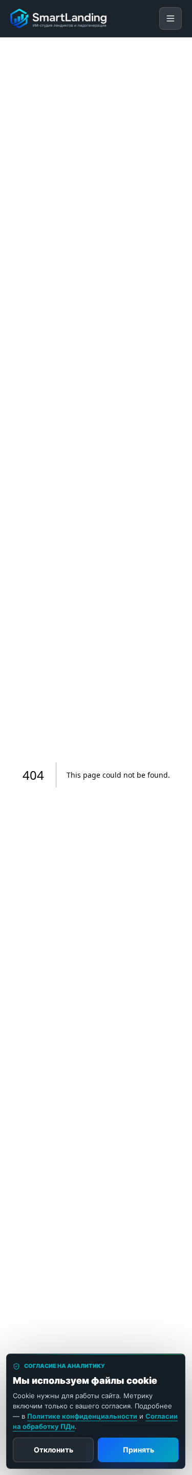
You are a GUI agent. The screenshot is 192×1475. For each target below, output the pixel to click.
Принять (138, 1449)
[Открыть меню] (170, 18)
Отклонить (53, 1449)
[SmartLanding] (59, 18)
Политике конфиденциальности (82, 1416)
